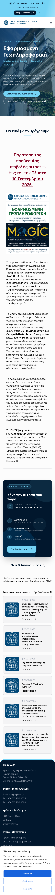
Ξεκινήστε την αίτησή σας (20, 93)
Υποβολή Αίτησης (23, 13)
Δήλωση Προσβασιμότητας (17, 841)
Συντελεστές (9, 845)
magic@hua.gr (16, 794)
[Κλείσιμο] (39, 12)
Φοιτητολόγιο (10, 824)
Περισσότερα (28, 619)
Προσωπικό (12, 101)
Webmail (7, 820)
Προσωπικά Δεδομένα (14, 837)
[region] (27, 870)
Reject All (27, 888)
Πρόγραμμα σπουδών (37, 101)
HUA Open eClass (12, 816)
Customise (27, 881)
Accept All (27, 873)
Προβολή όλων (41, 592)
